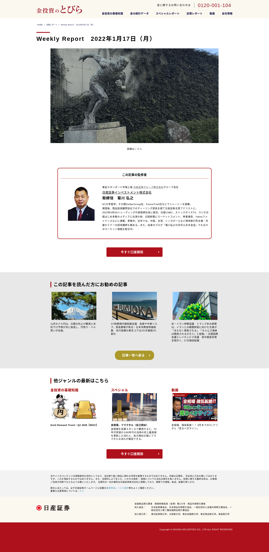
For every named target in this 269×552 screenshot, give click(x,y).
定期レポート (195, 13)
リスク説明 (123, 488)
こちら (138, 149)
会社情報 (227, 13)
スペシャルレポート (168, 13)
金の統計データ (139, 13)
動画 (212, 13)
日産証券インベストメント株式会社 (127, 192)
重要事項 (110, 488)
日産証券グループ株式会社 (148, 187)
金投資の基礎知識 (112, 13)
